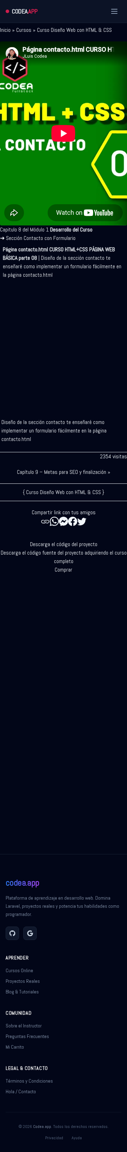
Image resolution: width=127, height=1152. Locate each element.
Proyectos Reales (23, 981)
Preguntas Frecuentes (27, 1036)
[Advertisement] (63, 345)
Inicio (5, 30)
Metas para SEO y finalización (75, 472)
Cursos (23, 30)
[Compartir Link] (45, 521)
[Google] (30, 933)
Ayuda (77, 1138)
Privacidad (54, 1138)
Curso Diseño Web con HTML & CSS (74, 30)
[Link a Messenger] (63, 521)
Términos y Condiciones (29, 1081)
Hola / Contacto (21, 1091)
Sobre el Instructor (24, 1025)
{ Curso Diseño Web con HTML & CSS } (63, 492)
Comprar (63, 569)
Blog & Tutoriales (22, 991)
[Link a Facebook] (72, 521)
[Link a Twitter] (81, 521)
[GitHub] (12, 933)
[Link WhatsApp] (54, 521)
